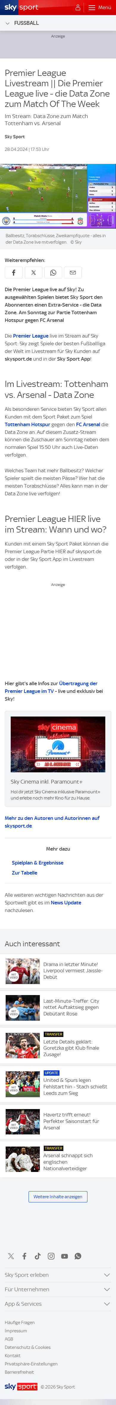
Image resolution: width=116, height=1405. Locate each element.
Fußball (26, 23)
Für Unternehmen (27, 1289)
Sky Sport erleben (27, 1274)
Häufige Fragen (20, 1322)
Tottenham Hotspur (27, 424)
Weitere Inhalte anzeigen (58, 1196)
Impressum (16, 1331)
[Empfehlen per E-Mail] (73, 273)
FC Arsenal (88, 424)
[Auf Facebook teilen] (14, 273)
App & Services (23, 1303)
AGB (9, 1339)
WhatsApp (78, 1256)
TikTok (38, 1256)
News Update (66, 903)
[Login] (78, 7)
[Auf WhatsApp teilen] (53, 273)
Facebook (24, 1256)
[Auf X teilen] (34, 273)
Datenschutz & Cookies (28, 1347)
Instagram (51, 1256)
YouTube (64, 1256)
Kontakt (13, 1355)
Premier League (30, 336)
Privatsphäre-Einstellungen (31, 1364)
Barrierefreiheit (19, 1372)
